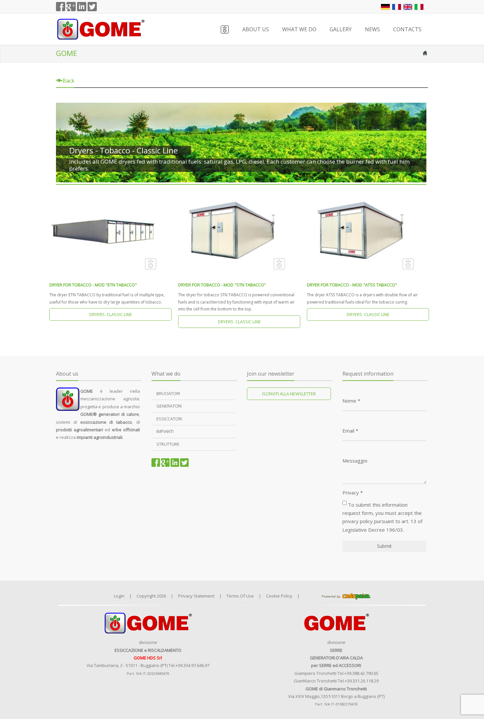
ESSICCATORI (169, 419)
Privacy (352, 492)
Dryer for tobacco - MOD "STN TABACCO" (222, 285)
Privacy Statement (196, 596)
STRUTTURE (167, 444)
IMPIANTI (165, 431)
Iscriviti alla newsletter (289, 394)
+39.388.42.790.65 (361, 673)
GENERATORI (169, 406)
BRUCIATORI (168, 393)
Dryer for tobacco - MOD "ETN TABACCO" (93, 285)
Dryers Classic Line (110, 314)
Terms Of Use (240, 596)
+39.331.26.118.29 (362, 681)
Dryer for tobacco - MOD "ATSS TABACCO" (352, 285)
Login (119, 596)
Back (67, 80)
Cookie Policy (279, 596)
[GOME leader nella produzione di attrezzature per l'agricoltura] (100, 28)
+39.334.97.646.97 (192, 665)
